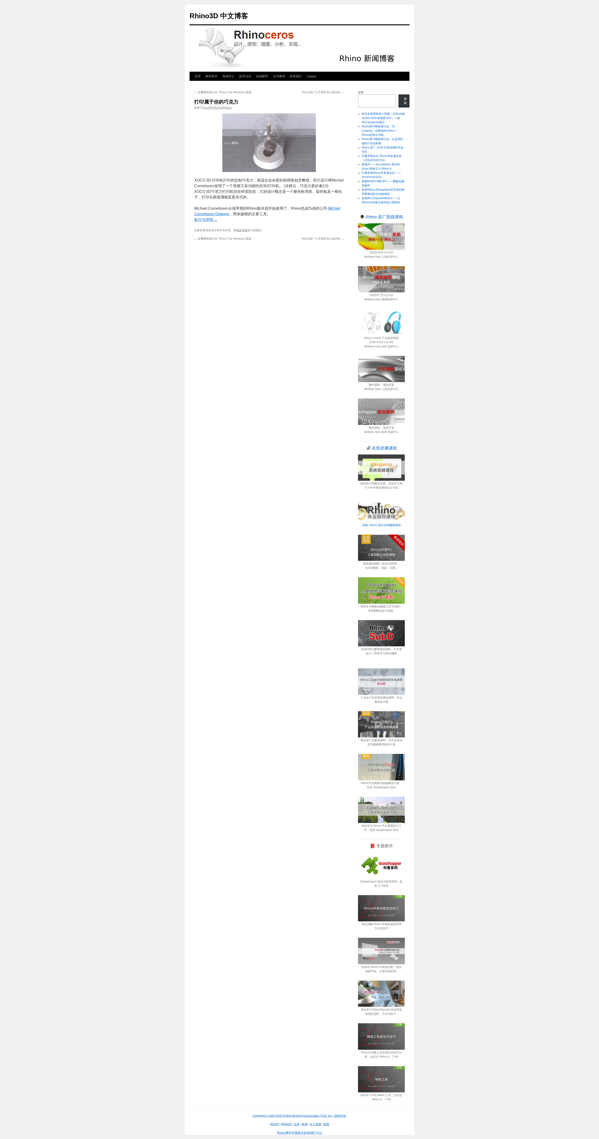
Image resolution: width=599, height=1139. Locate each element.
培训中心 (228, 76)
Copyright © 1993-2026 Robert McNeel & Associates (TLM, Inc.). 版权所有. (299, 1115)
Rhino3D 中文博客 (219, 16)
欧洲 (304, 1124)
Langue (311, 76)
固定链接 (242, 230)
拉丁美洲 (315, 1124)
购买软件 (211, 76)
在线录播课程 (384, 448)
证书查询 (279, 76)
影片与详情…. (206, 220)
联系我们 (296, 76)
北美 (297, 1124)
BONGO (286, 1124)
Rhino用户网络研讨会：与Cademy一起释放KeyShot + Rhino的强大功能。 (379, 131)
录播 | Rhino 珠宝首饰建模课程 (381, 525)
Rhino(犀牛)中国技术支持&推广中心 (299, 1132)
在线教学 (262, 76)
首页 (198, 76)
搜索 (361, 92)
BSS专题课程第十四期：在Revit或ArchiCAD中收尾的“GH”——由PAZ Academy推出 (383, 118)
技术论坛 (245, 76)
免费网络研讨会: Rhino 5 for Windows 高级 (223, 92)
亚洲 (326, 1124)
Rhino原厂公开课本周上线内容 (323, 92)
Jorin (228, 107)
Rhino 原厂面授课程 (384, 217)
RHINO (274, 1124)
